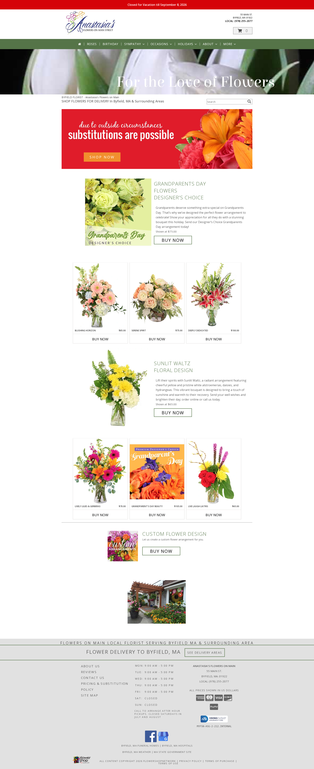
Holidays (185, 44)
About (208, 44)
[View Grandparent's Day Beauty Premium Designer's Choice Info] (157, 472)
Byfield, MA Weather (136, 752)
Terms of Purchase (220, 761)
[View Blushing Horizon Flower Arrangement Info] (100, 296)
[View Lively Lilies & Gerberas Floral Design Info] (100, 472)
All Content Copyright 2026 (121, 761)
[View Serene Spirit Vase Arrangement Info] (157, 296)
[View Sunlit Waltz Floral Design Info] (118, 388)
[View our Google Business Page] (163, 741)
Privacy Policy (190, 761)
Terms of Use (168, 763)
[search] (249, 101)
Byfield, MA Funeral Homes (140, 745)
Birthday (110, 44)
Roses (92, 44)
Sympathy (132, 44)
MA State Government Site (173, 752)
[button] (242, 30)
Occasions (159, 44)
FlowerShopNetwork (159, 761)
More (227, 44)
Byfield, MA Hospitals (177, 745)
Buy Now (173, 240)
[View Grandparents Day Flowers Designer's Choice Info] (118, 212)
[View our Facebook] (151, 741)
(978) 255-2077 (243, 21)
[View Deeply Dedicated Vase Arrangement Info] (213, 296)
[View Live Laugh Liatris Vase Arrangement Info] (213, 472)
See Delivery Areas (204, 652)
